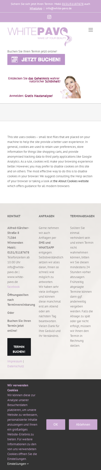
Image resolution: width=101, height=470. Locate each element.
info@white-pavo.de (59, 8)
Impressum (14, 361)
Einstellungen (17, 464)
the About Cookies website (71, 181)
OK (55, 424)
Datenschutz (15, 366)
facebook (13, 287)
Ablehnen (83, 424)
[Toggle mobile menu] (91, 29)
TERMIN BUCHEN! (19, 349)
